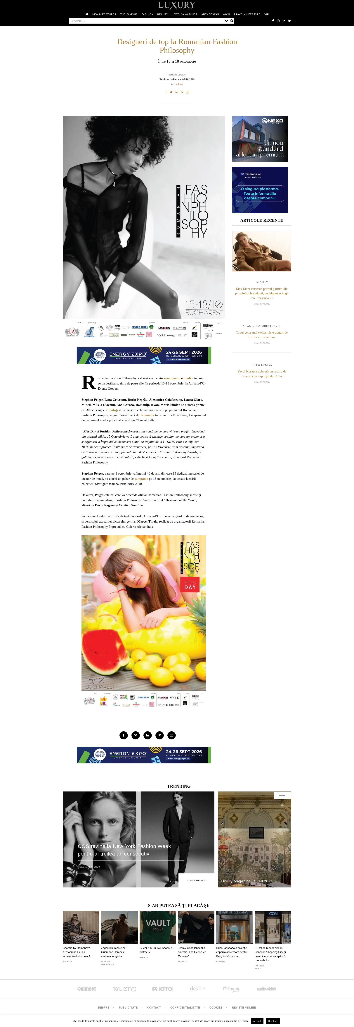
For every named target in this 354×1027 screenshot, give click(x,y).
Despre (104, 1007)
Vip (266, 14)
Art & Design (261, 364)
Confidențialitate (185, 1007)
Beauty (162, 14)
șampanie (141, 478)
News (282, 795)
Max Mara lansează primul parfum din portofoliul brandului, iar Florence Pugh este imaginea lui (262, 293)
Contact (154, 1007)
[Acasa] (86, 14)
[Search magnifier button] (231, 20)
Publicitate (128, 1007)
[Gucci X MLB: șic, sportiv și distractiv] (158, 927)
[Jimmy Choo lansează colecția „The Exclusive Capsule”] (196, 927)
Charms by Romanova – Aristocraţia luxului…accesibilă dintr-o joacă (77, 952)
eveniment (171, 378)
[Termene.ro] (260, 211)
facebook (273, 20)
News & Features (256, 325)
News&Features (104, 14)
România (147, 415)
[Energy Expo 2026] (144, 354)
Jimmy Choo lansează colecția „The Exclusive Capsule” (192, 952)
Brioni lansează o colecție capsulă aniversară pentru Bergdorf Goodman (231, 952)
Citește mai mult (196, 880)
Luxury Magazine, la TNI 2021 (247, 881)
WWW (226, 14)
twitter (289, 20)
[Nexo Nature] (260, 161)
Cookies (216, 1007)
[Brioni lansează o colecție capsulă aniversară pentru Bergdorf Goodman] (234, 927)
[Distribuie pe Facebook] (166, 92)
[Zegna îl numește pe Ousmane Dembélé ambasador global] (119, 927)
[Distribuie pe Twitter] (171, 92)
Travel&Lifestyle (247, 14)
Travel (275, 325)
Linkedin (284, 20)
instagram (278, 20)
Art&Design (210, 14)
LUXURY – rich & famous (177, 5)
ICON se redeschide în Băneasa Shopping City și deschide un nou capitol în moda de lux (270, 954)
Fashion (147, 14)
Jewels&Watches (184, 14)
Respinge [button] (273, 1021)
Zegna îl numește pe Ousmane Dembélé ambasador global (113, 952)
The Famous (129, 14)
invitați (113, 410)
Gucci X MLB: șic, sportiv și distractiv (156, 950)
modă (188, 378)
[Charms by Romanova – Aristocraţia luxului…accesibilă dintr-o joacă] (81, 927)
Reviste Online (244, 1007)
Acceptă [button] (257, 1021)
